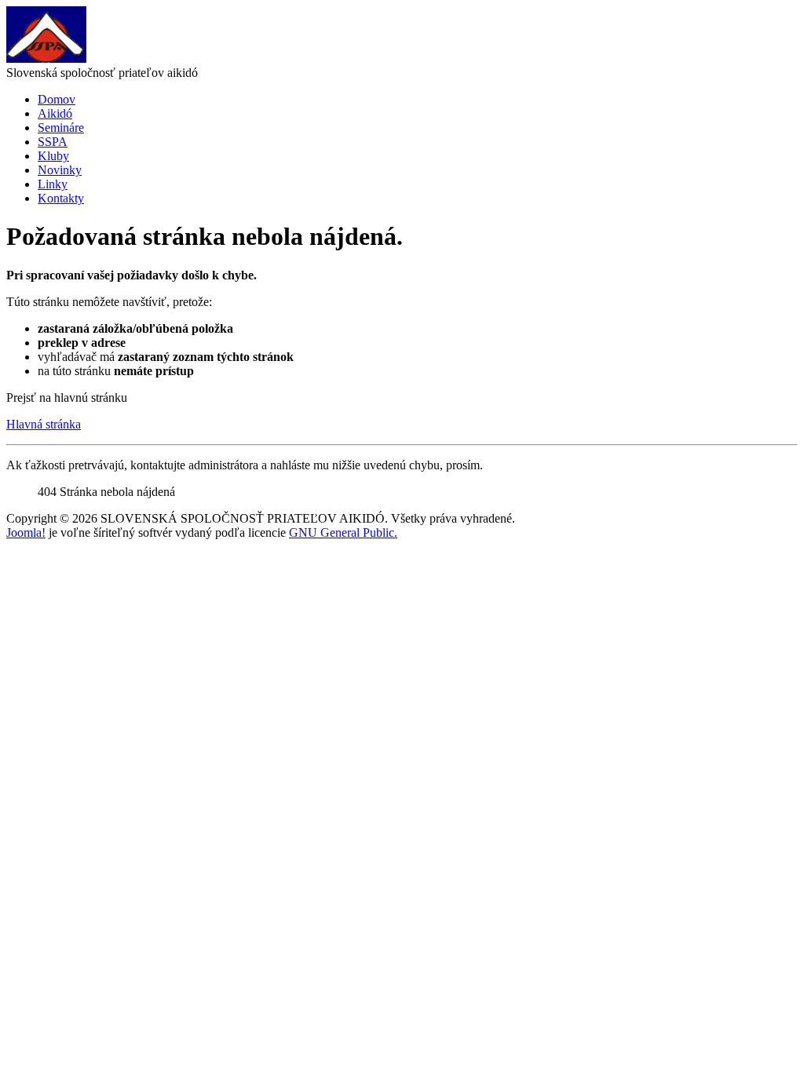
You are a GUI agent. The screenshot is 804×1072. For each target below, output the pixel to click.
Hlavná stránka (43, 424)
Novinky (60, 170)
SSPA (53, 141)
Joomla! (26, 532)
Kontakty (61, 198)
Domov (56, 99)
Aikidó (55, 113)
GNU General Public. (343, 532)
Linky (53, 184)
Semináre (61, 127)
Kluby (53, 155)
